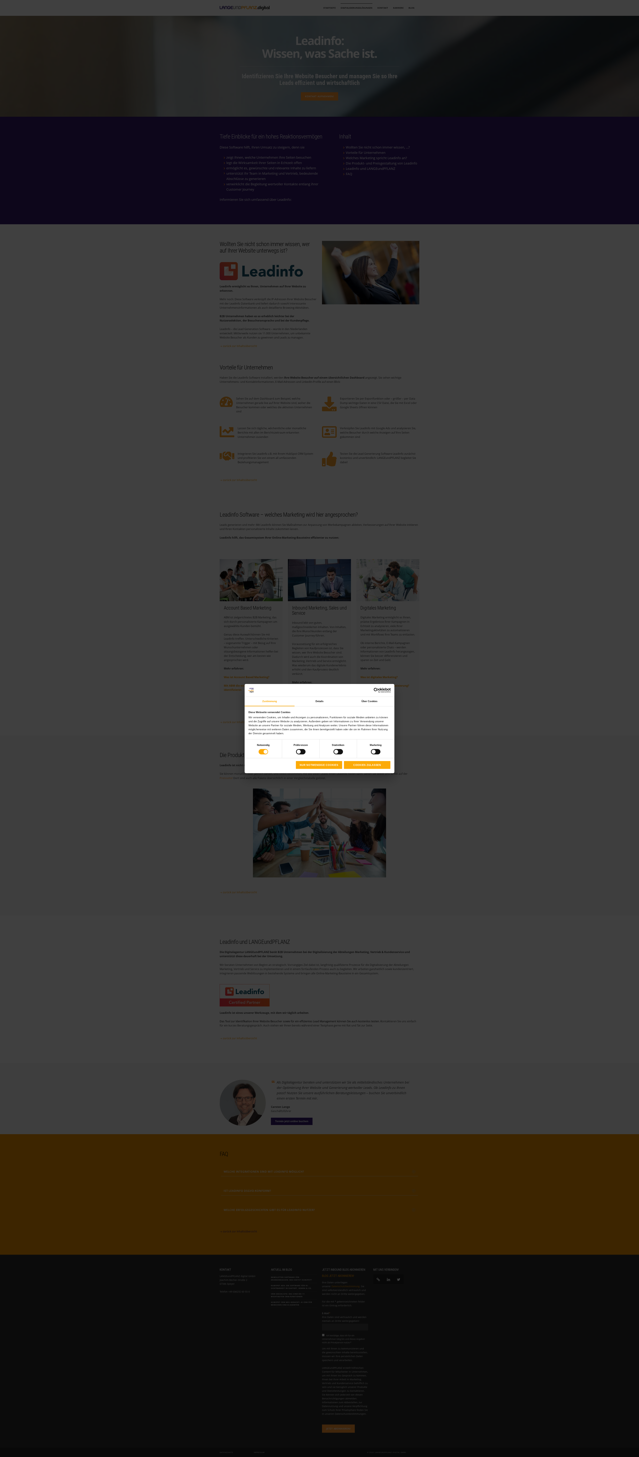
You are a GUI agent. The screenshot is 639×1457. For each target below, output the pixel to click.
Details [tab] (320, 701)
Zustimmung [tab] (269, 701)
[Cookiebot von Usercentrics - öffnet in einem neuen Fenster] (376, 690)
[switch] (297, 751)
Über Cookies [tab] (369, 701)
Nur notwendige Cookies (319, 765)
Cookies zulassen (367, 765)
